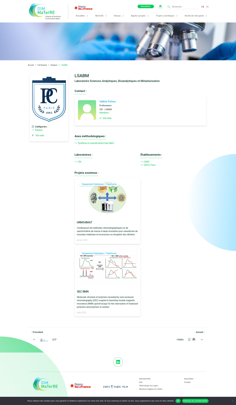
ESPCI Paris (150, 165)
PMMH (180, 339)
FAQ (140, 382)
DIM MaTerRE (145, 379)
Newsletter (146, 6)
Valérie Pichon (107, 101)
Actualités (80, 16)
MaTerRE (99, 16)
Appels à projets (138, 16)
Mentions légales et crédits (150, 389)
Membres (104, 112)
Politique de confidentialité (195, 401)
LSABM (108, 109)
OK (178, 401)
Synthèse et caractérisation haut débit (96, 143)
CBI (101, 109)
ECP (54, 339)
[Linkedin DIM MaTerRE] (118, 362)
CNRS (146, 161)
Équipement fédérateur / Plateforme (99, 184)
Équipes (39, 130)
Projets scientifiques (165, 16)
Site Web (107, 118)
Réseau (117, 16)
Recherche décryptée (194, 16)
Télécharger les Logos (148, 385)
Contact (187, 382)
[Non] (232, 401)
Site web (40, 135)
